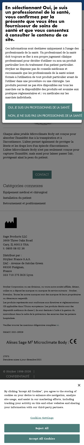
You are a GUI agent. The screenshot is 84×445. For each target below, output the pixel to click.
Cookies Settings (42, 417)
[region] (42, 412)
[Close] (79, 385)
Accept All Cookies (42, 438)
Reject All (42, 428)
